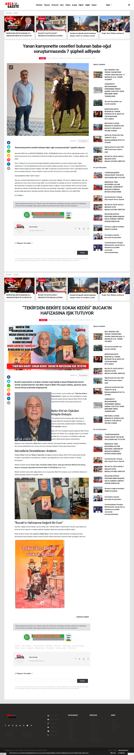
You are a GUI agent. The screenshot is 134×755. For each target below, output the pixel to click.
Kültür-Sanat (73, 740)
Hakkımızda (9, 733)
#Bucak (17, 646)
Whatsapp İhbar (28, 735)
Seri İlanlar (93, 736)
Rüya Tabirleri (116, 727)
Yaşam (93, 5)
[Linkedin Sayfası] (20, 725)
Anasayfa (9, 13)
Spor (62, 5)
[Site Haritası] (28, 725)
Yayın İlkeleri (9, 735)
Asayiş (74, 5)
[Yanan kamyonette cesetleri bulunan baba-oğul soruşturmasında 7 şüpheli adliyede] (48, 99)
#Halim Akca (72, 648)
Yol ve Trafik (94, 722)
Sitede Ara (115, 720)
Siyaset (47, 5)
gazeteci (36, 534)
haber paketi (61, 750)
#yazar (23, 648)
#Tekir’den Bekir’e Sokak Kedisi (43, 646)
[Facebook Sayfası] (6, 725)
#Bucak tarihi (50, 648)
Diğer (108, 5)
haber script (86, 750)
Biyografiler (115, 724)
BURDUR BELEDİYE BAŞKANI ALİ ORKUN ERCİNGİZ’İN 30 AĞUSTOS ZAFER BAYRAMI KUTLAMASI (114, 114)
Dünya (68, 5)
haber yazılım (77, 750)
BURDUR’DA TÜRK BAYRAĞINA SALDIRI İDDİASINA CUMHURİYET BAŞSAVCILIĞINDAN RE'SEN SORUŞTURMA (114, 187)
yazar (24, 527)
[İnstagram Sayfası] (13, 725)
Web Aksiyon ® (123, 750)
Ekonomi (55, 5)
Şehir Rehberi (94, 738)
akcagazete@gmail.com (37, 230)
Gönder (82, 252)
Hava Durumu (94, 720)
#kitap (17, 648)
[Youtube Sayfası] (17, 725)
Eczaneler (93, 727)
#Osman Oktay (26, 646)
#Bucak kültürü (40, 648)
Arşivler (53, 727)
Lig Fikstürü (93, 729)
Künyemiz (53, 731)
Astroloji (114, 729)
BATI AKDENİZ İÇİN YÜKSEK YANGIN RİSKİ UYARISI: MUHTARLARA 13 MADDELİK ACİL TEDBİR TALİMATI (114, 74)
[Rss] (24, 725)
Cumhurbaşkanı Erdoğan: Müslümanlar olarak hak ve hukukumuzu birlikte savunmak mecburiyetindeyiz (115, 247)
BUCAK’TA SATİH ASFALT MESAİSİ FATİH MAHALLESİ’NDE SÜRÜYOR (115, 159)
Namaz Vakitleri (95, 724)
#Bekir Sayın (67, 646)
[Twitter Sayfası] (9, 725)
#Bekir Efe (57, 646)
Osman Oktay (20, 455)
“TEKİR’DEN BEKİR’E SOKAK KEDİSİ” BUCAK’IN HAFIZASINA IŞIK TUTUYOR (115, 175)
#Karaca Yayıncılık (78, 646)
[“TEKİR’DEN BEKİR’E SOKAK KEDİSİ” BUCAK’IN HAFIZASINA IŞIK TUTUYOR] (48, 347)
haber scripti (69, 750)
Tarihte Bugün (94, 731)
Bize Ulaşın (53, 735)
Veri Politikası (9, 737)
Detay (114, 753)
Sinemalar (93, 734)
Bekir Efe (37, 443)
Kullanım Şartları (28, 733)
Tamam (122, 753)
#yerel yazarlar (61, 648)
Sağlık (87, 5)
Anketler (114, 722)
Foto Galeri (54, 715)
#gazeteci (30, 648)
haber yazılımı (51, 750)
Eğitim (81, 5)
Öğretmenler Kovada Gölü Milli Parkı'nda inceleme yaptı (114, 149)
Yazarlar (53, 723)
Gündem (39, 5)
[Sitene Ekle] (32, 725)
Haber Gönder (27, 737)
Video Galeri (54, 719)
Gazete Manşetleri (96, 740)
